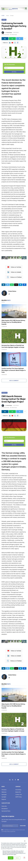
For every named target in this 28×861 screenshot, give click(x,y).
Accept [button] (10, 858)
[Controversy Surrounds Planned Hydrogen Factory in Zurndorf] (14, 52)
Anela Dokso (9, 32)
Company (18, 786)
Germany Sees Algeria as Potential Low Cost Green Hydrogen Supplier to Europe (13, 346)
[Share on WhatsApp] (12, 38)
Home (7, 15)
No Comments (6, 34)
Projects (4, 392)
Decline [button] (17, 858)
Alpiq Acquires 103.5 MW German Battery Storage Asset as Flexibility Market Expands (13, 322)
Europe (11, 15)
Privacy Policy (6, 831)
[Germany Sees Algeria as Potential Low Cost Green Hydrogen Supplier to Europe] (14, 336)
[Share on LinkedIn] (5, 38)
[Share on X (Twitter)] (19, 38)
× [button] (25, 840)
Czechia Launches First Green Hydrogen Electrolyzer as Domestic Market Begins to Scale (14, 370)
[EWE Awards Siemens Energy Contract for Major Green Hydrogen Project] (14, 425)
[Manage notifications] (24, 857)
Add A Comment (14, 380)
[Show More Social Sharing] (24, 38)
